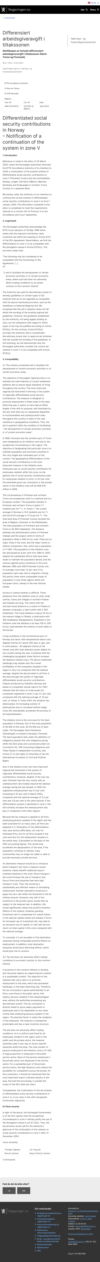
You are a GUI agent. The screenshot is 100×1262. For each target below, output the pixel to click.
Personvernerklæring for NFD (80, 1234)
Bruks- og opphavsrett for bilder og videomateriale (48, 1240)
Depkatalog (86, 1229)
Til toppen (48, 1173)
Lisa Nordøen (90, 1216)
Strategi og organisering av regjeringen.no (49, 1214)
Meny (93, 9)
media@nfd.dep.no (76, 1241)
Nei (23, 1190)
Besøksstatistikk (44, 1244)
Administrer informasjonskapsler (46, 1231)
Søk (83, 9)
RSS (39, 1250)
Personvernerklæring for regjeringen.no (48, 1225)
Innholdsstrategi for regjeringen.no (46, 1220)
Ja (9, 1190)
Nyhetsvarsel (43, 1247)
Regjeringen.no (19, 9)
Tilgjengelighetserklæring (48, 1236)
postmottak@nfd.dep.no (85, 1226)
